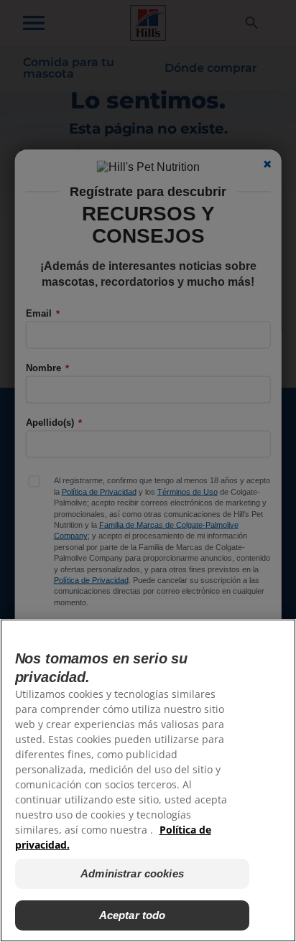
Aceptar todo (132, 915)
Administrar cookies (132, 873)
